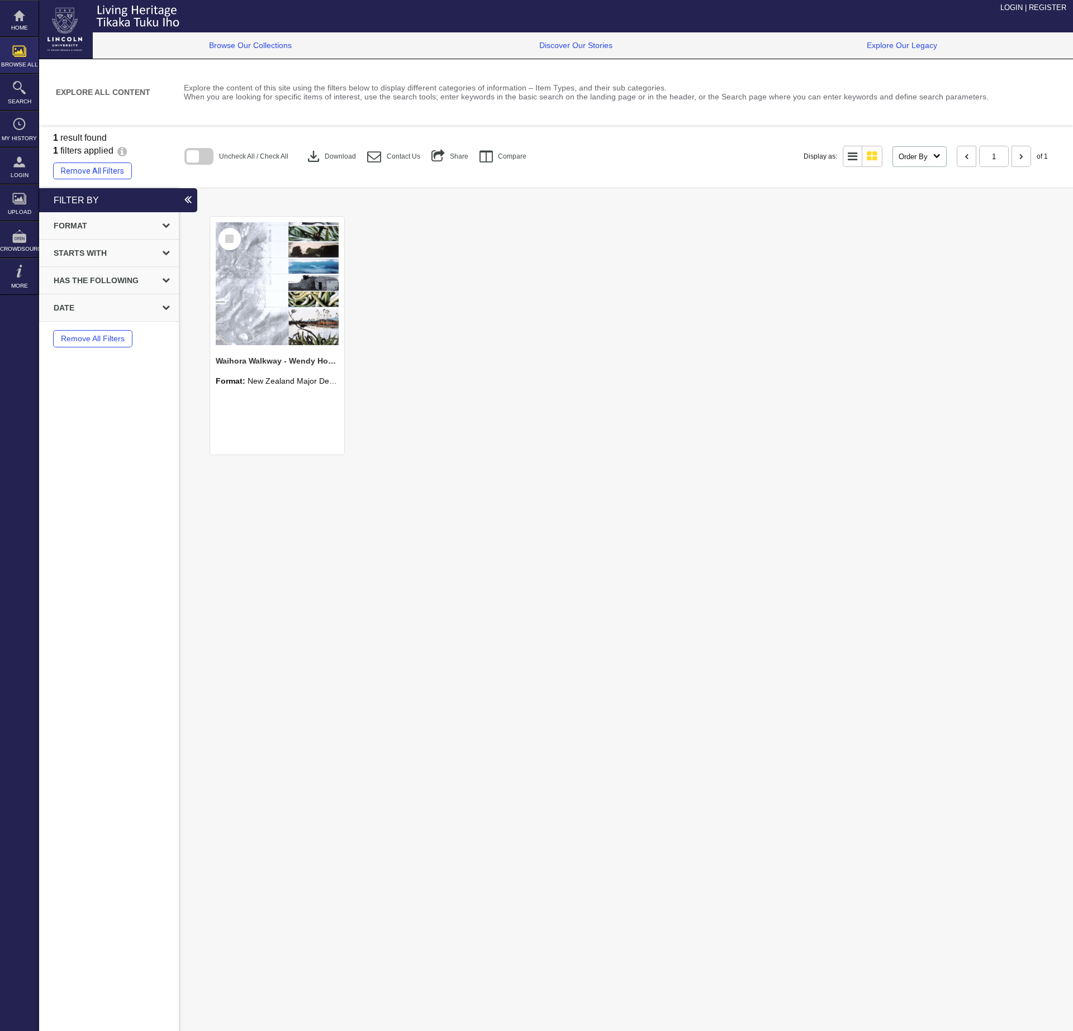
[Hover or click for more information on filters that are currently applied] (122, 150)
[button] (394, 157)
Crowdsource (19, 249)
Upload (19, 212)
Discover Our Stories (576, 45)
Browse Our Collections (250, 45)
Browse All (19, 64)
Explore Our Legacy (902, 45)
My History (19, 138)
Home (19, 28)
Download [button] (330, 156)
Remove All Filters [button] (92, 170)
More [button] (19, 286)
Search (19, 101)
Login (20, 175)
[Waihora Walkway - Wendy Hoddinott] (277, 283)
